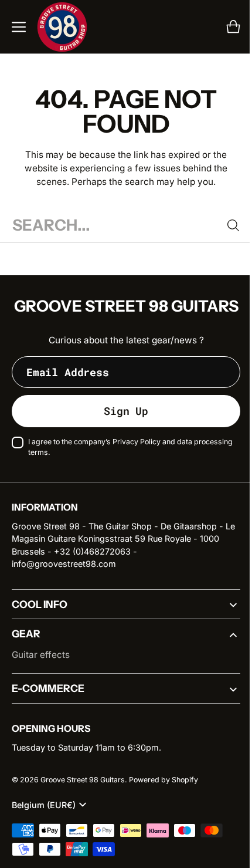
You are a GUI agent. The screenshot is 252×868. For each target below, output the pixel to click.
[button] (19, 27)
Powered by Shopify (163, 795)
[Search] (224, 225)
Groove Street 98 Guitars (82, 795)
